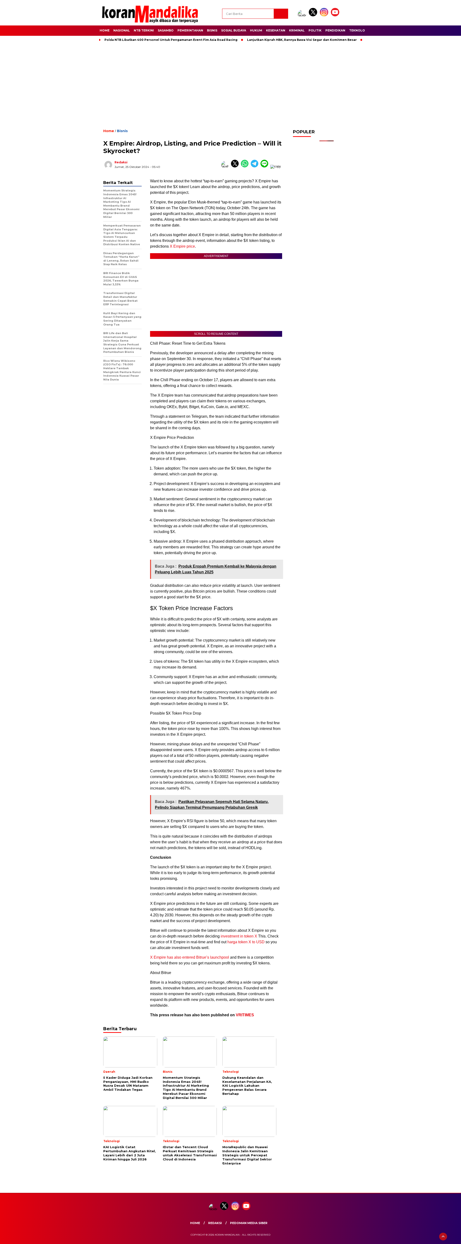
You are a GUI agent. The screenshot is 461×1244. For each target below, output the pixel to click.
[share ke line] (265, 166)
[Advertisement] (230, 84)
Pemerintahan (190, 30)
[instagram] (325, 15)
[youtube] (336, 15)
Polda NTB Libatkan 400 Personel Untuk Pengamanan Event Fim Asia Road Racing (170, 40)
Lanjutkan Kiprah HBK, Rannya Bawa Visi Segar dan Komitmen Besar (302, 40)
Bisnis (212, 30)
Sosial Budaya (233, 30)
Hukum (256, 30)
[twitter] (314, 15)
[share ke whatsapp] (246, 166)
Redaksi (121, 162)
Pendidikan (335, 30)
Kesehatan (275, 30)
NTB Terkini (144, 30)
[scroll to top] (443, 1236)
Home (104, 30)
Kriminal (297, 30)
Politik (315, 30)
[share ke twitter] (236, 166)
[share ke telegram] (256, 166)
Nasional (121, 30)
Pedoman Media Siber (248, 1223)
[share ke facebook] (226, 166)
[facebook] (303, 15)
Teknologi (358, 30)
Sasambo (166, 30)
